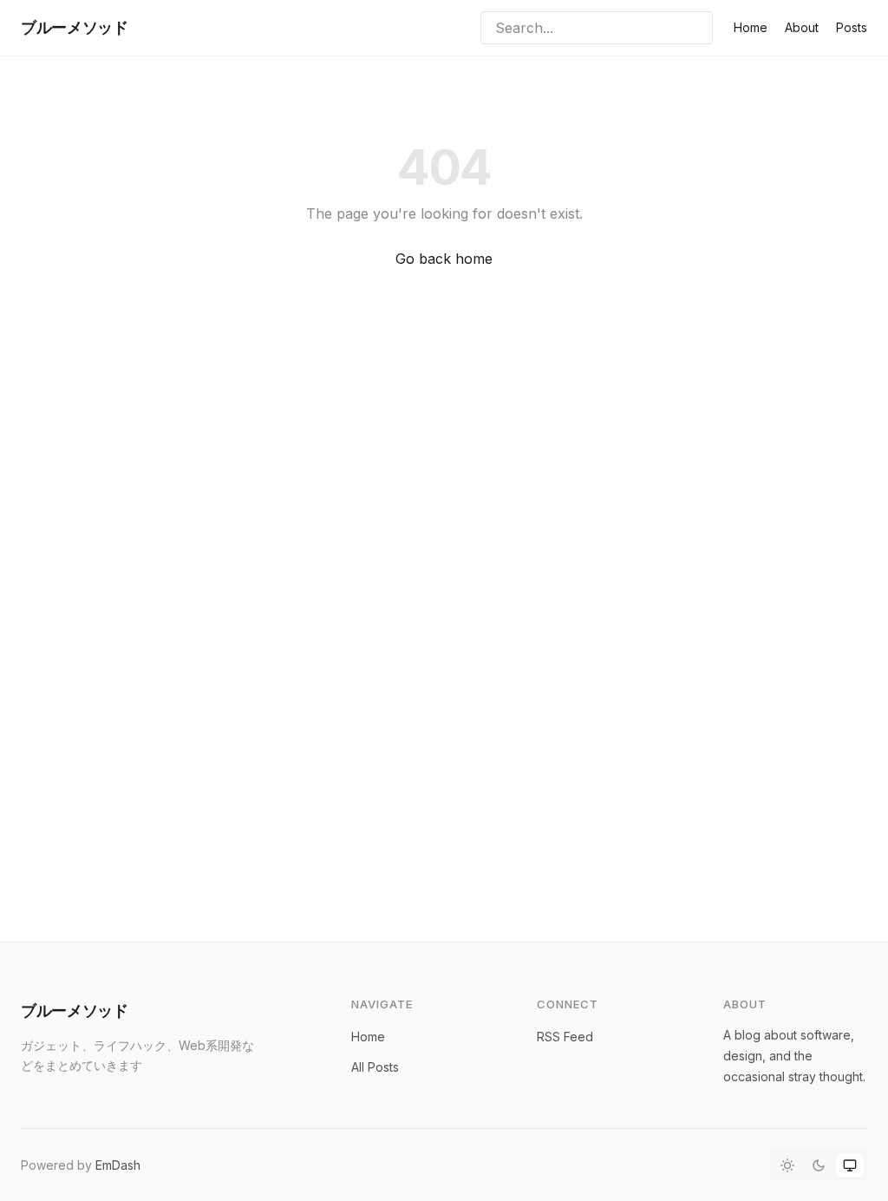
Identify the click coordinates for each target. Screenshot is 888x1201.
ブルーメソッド (74, 27)
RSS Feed (565, 1036)
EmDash (117, 1165)
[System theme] (850, 1165)
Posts (851, 27)
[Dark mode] (818, 1165)
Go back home (444, 258)
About (802, 27)
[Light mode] (787, 1165)
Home (750, 27)
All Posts (375, 1067)
